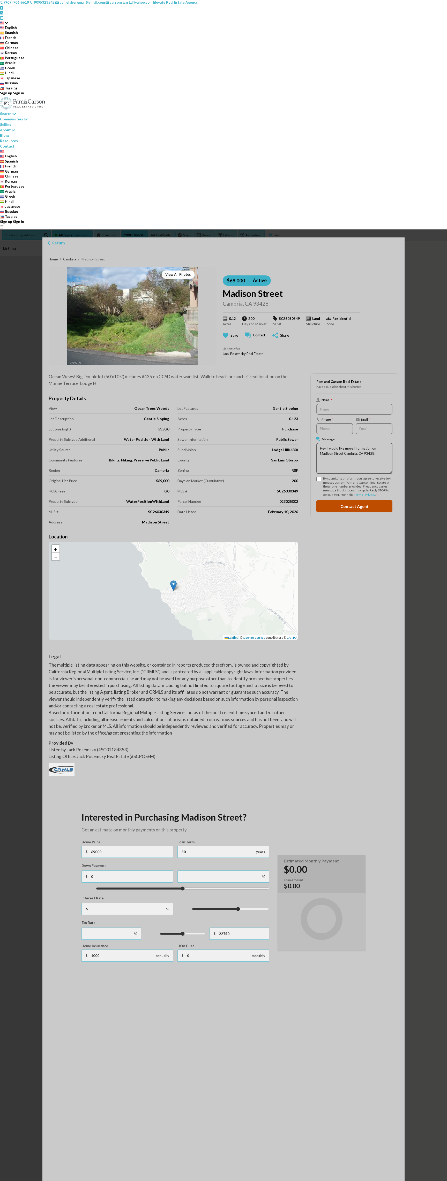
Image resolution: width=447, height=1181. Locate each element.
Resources (9, 140)
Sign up (6, 93)
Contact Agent (354, 506)
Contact (7, 146)
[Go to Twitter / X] (1, 12)
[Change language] (4, 22)
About (5, 130)
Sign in (18, 93)
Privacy (370, 495)
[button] (173, 585)
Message (328, 439)
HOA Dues (186, 946)
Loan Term (186, 842)
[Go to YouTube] (1, 18)
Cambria (69, 259)
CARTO (292, 637)
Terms (358, 495)
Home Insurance (94, 946)
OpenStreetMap (254, 637)
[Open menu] (1, 226)
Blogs (5, 135)
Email (365, 419)
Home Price (90, 842)
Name (327, 400)
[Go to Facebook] (1, 7)
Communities (11, 119)
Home (53, 259)
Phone (327, 419)
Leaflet (233, 637)
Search (6, 113)
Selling (5, 124)
